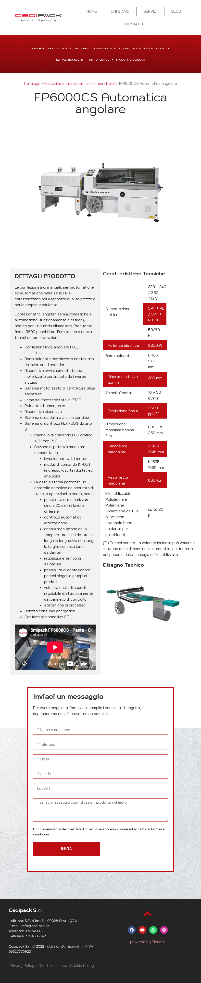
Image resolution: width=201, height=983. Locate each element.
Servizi (150, 11)
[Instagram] (164, 930)
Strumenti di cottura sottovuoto (142, 48)
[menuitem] (38, 965)
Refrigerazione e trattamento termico (82, 59)
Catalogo (32, 83)
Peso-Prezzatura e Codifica (93, 48)
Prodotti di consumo (130, 59)
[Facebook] (132, 930)
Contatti (134, 24)
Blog (176, 11)
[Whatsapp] (153, 930)
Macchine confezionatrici (49, 48)
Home (92, 11)
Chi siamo (120, 11)
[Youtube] (142, 930)
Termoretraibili (103, 83)
